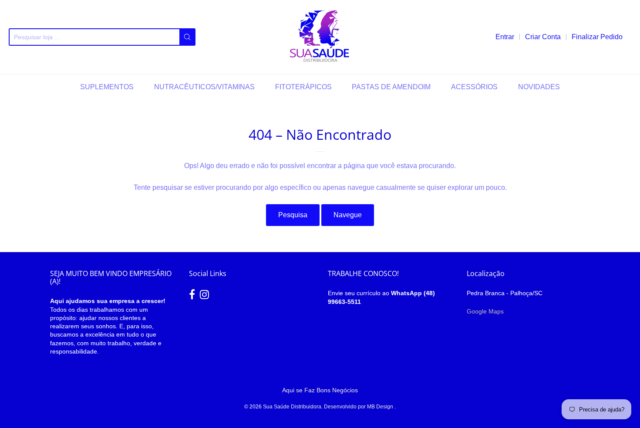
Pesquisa (292, 215)
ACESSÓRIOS (474, 87)
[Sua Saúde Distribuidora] (320, 37)
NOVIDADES (539, 87)
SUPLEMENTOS (107, 87)
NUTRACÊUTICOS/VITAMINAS (204, 87)
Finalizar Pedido (597, 36)
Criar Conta (543, 36)
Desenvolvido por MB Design (359, 407)
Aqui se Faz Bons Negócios (320, 390)
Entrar (504, 36)
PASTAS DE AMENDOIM (391, 87)
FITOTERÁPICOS (303, 87)
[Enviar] (187, 37)
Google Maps (485, 311)
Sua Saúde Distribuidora (292, 407)
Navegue (347, 215)
